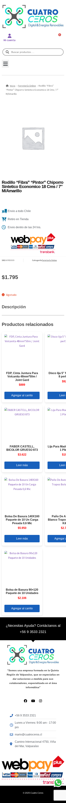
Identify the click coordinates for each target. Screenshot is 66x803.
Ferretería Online (27, 85)
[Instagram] (40, 700)
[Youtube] (33, 700)
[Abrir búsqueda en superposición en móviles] (33, 52)
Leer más (22, 465)
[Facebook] (25, 700)
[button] (5, 64)
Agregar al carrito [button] (22, 395)
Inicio (12, 85)
